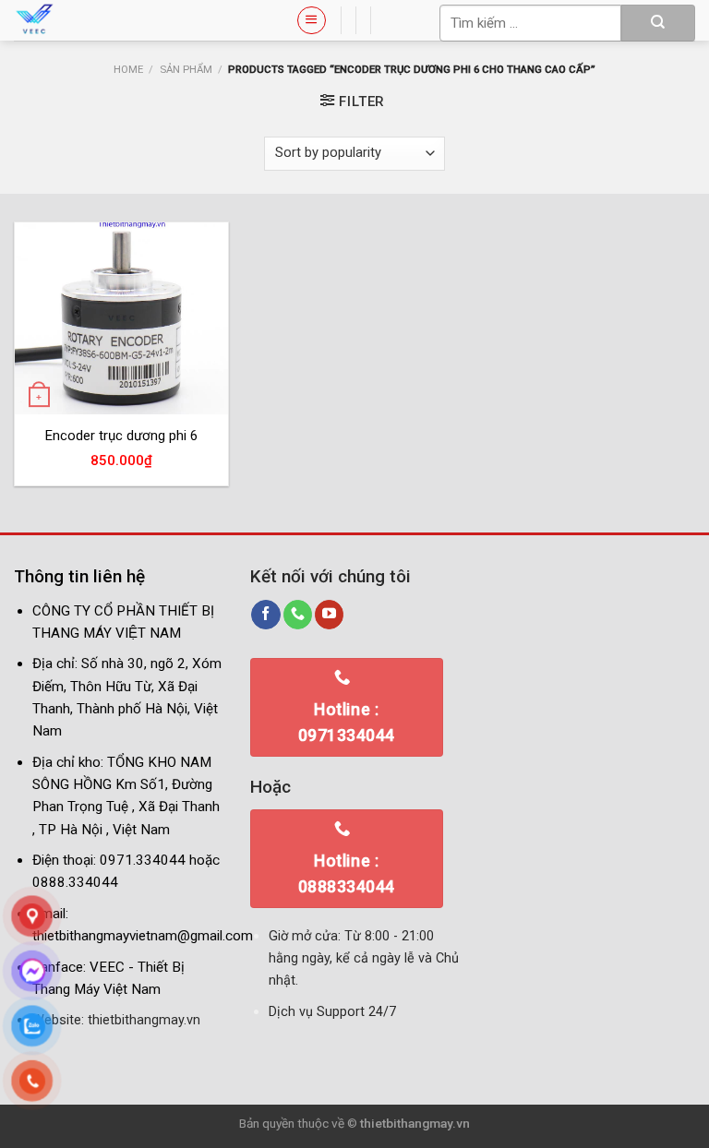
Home (128, 69)
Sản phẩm (186, 69)
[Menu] (311, 20)
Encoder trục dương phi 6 (121, 435)
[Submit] (658, 23)
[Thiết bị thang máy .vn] (141, 20)
